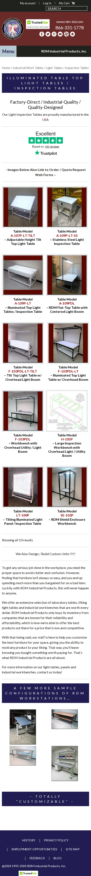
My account (28, 3)
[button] (8, 51)
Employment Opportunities (34, 849)
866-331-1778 (69, 27)
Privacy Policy (56, 840)
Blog (58, 858)
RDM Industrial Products (13, 28)
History (28, 840)
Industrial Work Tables (28, 68)
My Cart (64, 3)
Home (6, 68)
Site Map (73, 849)
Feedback (37, 858)
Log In (47, 3)
